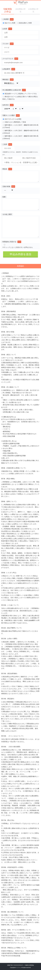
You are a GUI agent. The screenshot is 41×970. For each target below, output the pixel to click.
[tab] (7, 10)
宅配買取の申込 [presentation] (7, 10)
